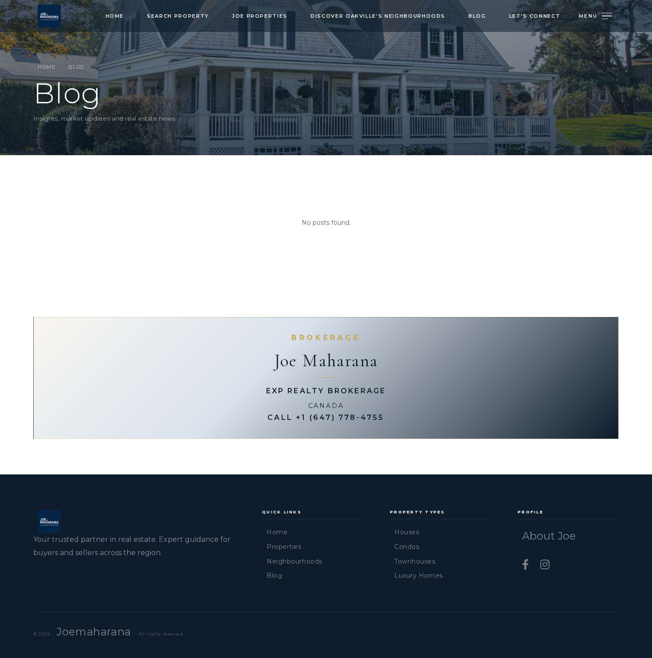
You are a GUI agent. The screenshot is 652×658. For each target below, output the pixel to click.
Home (115, 16)
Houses (406, 532)
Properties (284, 547)
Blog (477, 16)
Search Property (178, 16)
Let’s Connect (534, 16)
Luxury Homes (418, 576)
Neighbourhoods (294, 561)
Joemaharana (93, 631)
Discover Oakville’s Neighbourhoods (377, 16)
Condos (406, 547)
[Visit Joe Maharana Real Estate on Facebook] (526, 564)
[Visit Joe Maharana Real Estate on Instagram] (545, 564)
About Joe (549, 535)
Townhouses (415, 561)
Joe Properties (259, 16)
